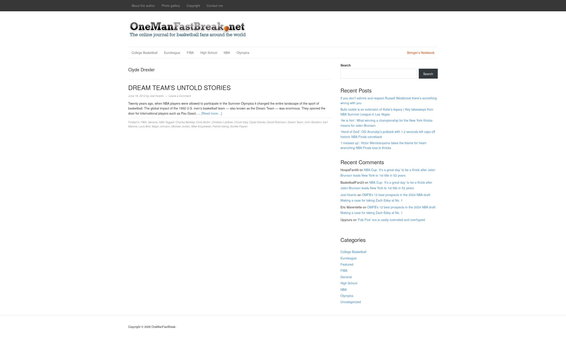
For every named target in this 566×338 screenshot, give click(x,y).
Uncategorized (350, 302)
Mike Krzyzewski (201, 126)
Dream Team (295, 122)
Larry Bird (144, 126)
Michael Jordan (180, 126)
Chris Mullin (203, 122)
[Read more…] (211, 113)
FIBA (190, 52)
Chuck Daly (241, 122)
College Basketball (144, 52)
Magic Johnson (161, 126)
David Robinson (276, 122)
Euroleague (172, 52)
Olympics (243, 52)
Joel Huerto (348, 195)
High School (208, 52)
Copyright (193, 5)
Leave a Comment (180, 96)
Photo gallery (171, 5)
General (153, 122)
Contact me (215, 5)
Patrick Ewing (220, 126)
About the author (143, 5)
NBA (227, 52)
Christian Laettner (222, 122)
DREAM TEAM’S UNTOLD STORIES (179, 87)
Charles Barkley (185, 122)
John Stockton (312, 122)
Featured (346, 264)
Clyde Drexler (257, 122)
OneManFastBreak (188, 28)
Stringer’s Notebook (420, 52)
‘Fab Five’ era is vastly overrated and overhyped (391, 219)
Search (345, 65)
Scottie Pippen (239, 126)
